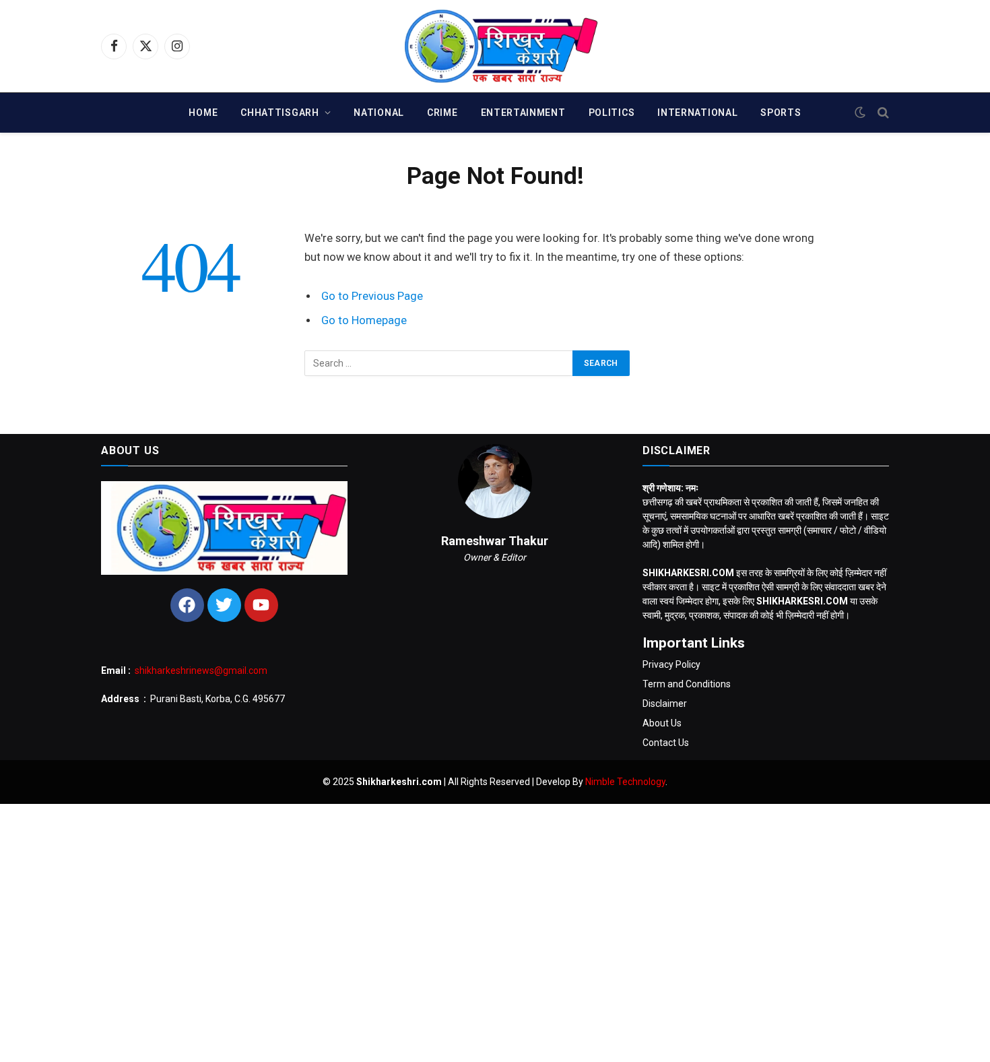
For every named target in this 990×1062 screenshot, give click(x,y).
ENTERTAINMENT (523, 112)
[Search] (882, 113)
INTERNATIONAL (697, 112)
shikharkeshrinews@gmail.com (201, 670)
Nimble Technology (625, 781)
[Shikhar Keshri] (495, 46)
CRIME (442, 112)
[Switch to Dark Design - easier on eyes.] (860, 112)
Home (203, 112)
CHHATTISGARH (279, 112)
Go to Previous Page (372, 296)
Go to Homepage (364, 320)
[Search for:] (439, 363)
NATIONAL (379, 112)
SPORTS (780, 112)
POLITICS (612, 112)
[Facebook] (187, 605)
